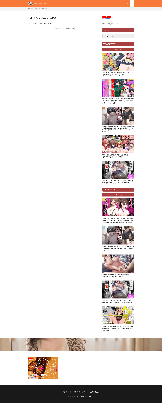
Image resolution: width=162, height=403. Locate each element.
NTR (40, 3)
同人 (35, 3)
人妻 (45, 3)
